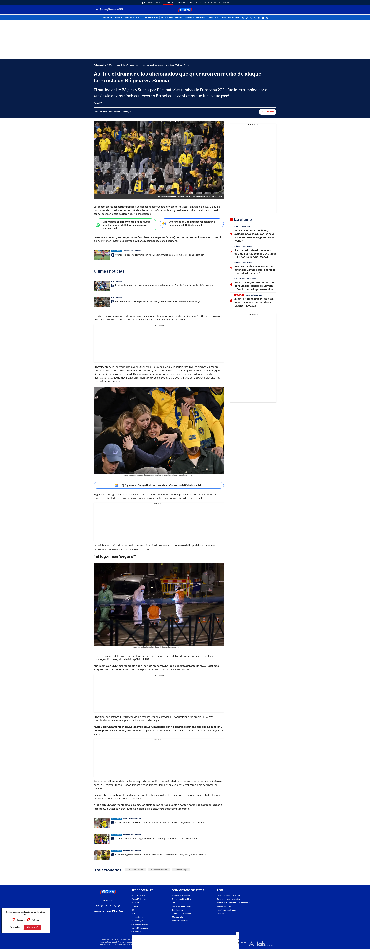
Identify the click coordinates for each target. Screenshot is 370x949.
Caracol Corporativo (139, 928)
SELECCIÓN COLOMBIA (172, 17)
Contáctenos (177, 910)
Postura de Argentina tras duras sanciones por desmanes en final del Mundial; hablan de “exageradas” (165, 285)
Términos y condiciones (226, 910)
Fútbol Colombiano (243, 227)
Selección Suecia (135, 870)
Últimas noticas (154, 2)
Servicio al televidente (181, 896)
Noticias (35, 920)
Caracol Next (136, 932)
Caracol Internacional (140, 924)
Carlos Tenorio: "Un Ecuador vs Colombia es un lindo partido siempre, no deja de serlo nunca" (161, 822)
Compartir (270, 112)
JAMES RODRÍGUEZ (230, 17)
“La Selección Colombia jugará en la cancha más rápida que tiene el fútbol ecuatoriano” (157, 838)
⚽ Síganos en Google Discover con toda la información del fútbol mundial (192, 223)
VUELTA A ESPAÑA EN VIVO (127, 17)
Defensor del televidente (182, 899)
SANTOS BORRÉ (150, 17)
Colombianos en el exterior (246, 279)
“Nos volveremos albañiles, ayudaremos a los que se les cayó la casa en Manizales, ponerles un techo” (254, 235)
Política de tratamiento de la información (233, 903)
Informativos (224, 2)
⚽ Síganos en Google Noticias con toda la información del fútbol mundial (161, 485)
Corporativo (222, 914)
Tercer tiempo (181, 870)
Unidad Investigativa (184, 2)
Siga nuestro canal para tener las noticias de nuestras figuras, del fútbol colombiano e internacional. (126, 224)
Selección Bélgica (159, 870)
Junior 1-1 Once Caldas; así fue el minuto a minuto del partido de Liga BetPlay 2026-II (254, 302)
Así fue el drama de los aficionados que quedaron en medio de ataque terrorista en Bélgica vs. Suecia (148, 65)
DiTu (133, 914)
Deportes (21, 920)
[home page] (143, 2)
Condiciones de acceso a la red (229, 896)
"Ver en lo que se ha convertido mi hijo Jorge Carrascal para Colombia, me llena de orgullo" (159, 254)
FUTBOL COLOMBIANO (195, 17)
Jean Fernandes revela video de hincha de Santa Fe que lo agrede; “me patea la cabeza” (254, 270)
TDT (174, 903)
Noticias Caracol (138, 896)
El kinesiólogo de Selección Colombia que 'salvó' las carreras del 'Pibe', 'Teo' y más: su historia (160, 854)
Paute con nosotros (180, 921)
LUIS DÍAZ (213, 17)
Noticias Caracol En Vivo (206, 2)
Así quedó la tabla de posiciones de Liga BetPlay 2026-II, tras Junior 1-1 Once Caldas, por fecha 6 (255, 253)
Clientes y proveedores (181, 914)
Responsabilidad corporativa (228, 899)
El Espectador (137, 917)
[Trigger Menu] (96, 10)
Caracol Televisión (138, 899)
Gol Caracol (168, 2)
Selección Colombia (132, 251)
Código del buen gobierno (182, 906)
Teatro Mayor (137, 921)
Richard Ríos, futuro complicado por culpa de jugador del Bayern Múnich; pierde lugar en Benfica (254, 286)
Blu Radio (135, 903)
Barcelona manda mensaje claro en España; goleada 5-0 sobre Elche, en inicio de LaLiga (157, 301)
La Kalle (134, 906)
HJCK (133, 910)
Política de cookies (224, 906)
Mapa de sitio (177, 917)
